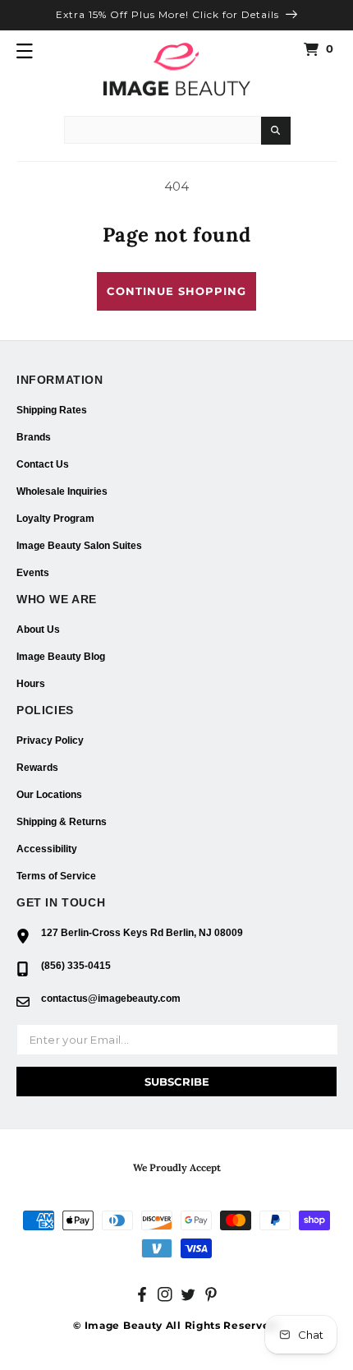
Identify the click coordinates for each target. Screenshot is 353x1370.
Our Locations (49, 794)
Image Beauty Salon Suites (79, 545)
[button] (24, 51)
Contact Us (42, 464)
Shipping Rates (51, 410)
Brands (33, 437)
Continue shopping (176, 291)
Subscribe (176, 1081)
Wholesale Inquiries (62, 491)
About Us (38, 629)
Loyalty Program (55, 518)
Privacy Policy (50, 740)
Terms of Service (56, 876)
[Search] (276, 131)
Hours (30, 684)
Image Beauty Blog (60, 656)
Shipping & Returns (61, 822)
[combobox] (162, 130)
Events (32, 573)
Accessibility (46, 849)
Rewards (37, 767)
